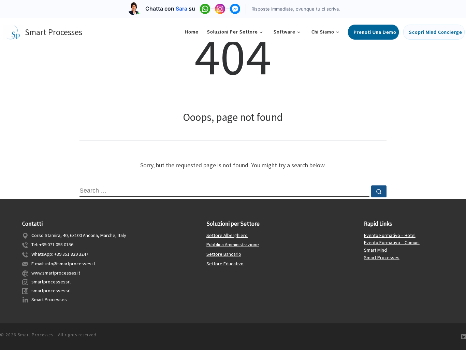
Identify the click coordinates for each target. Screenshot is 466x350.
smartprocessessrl (51, 282)
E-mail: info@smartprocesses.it (63, 264)
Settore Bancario (223, 254)
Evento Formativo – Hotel (390, 235)
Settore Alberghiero (227, 235)
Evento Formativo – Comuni (392, 242)
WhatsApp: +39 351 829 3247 (59, 254)
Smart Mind (375, 250)
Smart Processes (49, 299)
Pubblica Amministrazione (232, 244)
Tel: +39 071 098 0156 (52, 244)
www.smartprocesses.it (55, 273)
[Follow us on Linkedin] (463, 337)
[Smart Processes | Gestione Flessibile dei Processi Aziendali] (13, 31)
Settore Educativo (225, 264)
